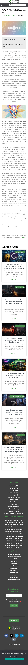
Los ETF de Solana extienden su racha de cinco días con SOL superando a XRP (14, 375)
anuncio (19, 58)
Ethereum (23, 237)
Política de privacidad (17, 659)
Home (3, 15)
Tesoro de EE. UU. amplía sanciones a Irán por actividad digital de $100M (14, 340)
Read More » (14, 279)
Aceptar (8, 659)
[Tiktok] (14, 639)
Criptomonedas (10, 15)
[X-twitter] (11, 636)
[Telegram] (17, 636)
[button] (1, 5)
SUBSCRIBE (14, 605)
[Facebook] (6, 636)
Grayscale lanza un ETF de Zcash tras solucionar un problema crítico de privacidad (14, 266)
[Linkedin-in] (22, 636)
